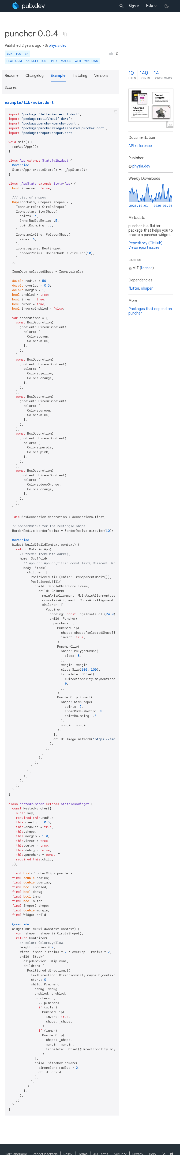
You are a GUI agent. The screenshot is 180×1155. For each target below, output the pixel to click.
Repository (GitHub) (145, 243)
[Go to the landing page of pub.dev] (28, 5)
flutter (133, 288)
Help (149, 6)
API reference (140, 146)
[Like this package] (111, 53)
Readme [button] (12, 75)
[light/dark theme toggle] (166, 6)
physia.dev (58, 45)
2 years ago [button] (31, 45)
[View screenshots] (150, 105)
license (147, 268)
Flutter (22, 53)
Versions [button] (101, 75)
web (78, 61)
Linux (53, 61)
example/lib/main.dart (29, 102)
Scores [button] (11, 87)
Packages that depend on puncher (150, 311)
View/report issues (144, 247)
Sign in (134, 6)
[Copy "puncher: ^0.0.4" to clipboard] (65, 34)
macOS (66, 61)
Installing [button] (80, 75)
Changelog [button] (35, 75)
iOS (43, 61)
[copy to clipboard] (115, 111)
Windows (91, 61)
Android (32, 61)
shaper (147, 288)
